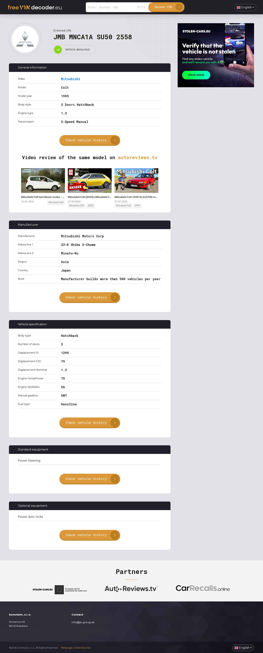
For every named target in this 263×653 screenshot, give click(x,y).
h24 (88, 647)
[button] (245, 7)
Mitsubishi (70, 79)
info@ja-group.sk (83, 622)
